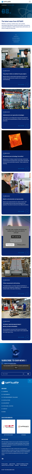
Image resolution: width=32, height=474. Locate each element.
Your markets (6, 394)
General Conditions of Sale (22, 463)
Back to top (30, 381)
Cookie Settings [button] (23, 465)
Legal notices (12, 463)
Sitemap (17, 465)
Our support (5, 403)
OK (28, 374)
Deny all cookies (16, 240)
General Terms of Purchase (7, 465)
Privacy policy (5, 463)
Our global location (7, 406)
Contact (4, 408)
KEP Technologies (8, 435)
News (4, 411)
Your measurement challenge (10, 397)
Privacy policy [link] (21, 244)
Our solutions (6, 400)
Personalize (10, 244)
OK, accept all (16, 236)
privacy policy (13, 363)
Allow (16, 367)
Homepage (4, 5)
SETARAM (23, 435)
